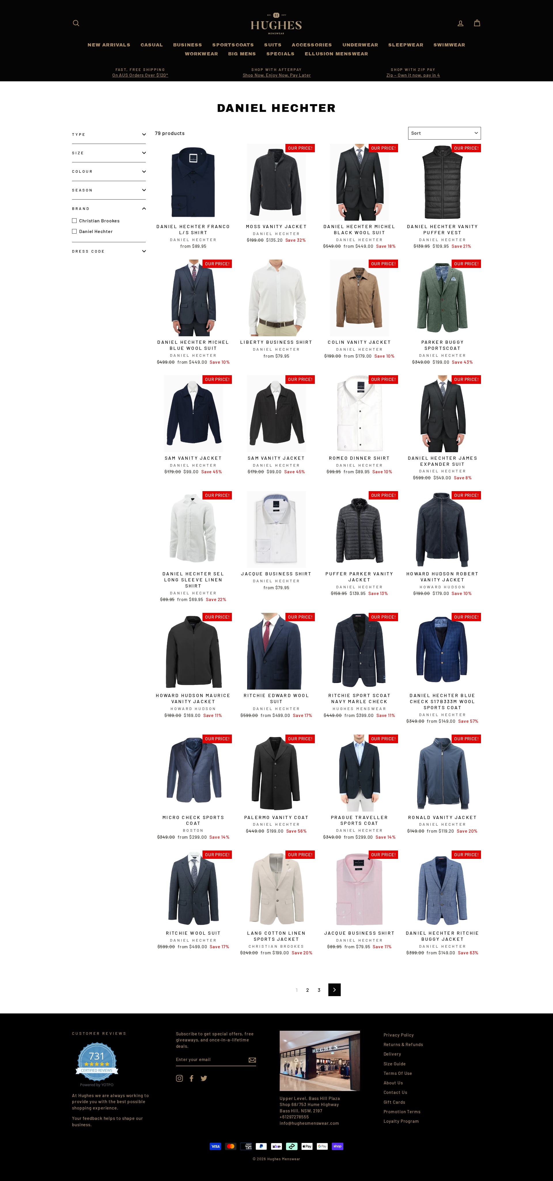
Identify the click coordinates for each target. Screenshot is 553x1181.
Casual (152, 44)
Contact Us (395, 1092)
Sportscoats (233, 44)
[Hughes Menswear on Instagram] (179, 1078)
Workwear (201, 53)
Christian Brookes (99, 220)
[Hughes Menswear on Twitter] (203, 1078)
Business (187, 44)
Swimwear (449, 44)
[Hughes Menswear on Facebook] (191, 1078)
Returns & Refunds (403, 1044)
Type (79, 134)
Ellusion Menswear (336, 53)
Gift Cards (394, 1102)
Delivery (392, 1053)
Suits (273, 44)
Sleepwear (405, 44)
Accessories (312, 44)
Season (82, 189)
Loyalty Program (401, 1121)
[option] (140, 72)
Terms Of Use (398, 1073)
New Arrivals (109, 44)
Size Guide (395, 1063)
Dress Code (88, 251)
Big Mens (242, 53)
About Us (393, 1082)
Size (78, 152)
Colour (82, 171)
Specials (280, 53)
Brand (81, 208)
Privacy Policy (399, 1034)
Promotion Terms (402, 1111)
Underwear (360, 44)
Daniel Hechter (96, 231)
